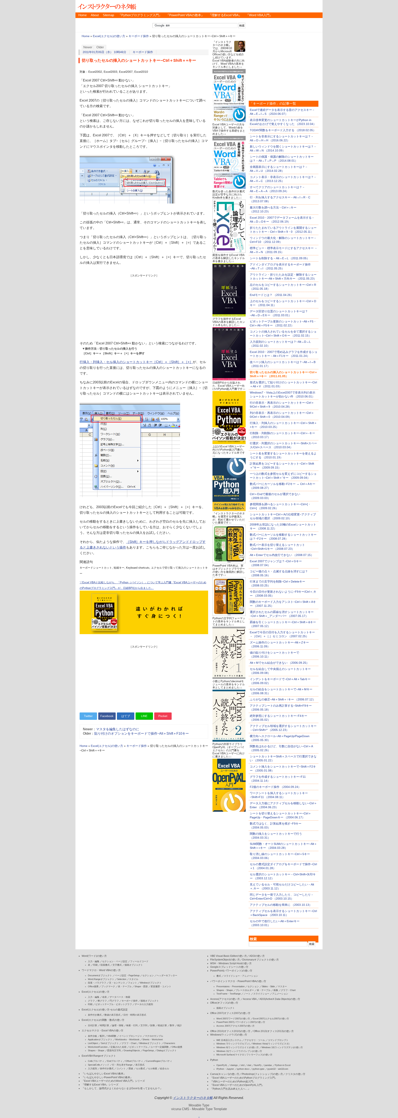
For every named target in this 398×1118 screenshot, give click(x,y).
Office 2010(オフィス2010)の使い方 (230, 1031)
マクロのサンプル (154, 1036)
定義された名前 (118, 1047)
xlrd (242, 1065)
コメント (121, 1068)
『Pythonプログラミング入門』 (140, 15)
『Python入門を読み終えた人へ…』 (230, 1088)
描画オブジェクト (134, 965)
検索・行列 (132, 1025)
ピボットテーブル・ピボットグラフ (113, 1004)
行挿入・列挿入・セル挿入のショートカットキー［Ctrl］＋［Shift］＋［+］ (136, 362)
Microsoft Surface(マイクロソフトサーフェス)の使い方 (244, 1054)
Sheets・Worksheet (152, 1039)
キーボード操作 (139, 36)
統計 (179, 1025)
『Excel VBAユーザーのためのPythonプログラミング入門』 (243, 1077)
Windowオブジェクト (150, 982)
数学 (172, 1025)
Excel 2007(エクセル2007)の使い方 (271, 1018)
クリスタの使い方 (295, 1074)
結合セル (164, 1068)
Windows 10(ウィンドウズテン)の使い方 (282, 1047)
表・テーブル (125, 986)
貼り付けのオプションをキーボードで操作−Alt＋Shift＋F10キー (141, 733)
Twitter (88, 716)
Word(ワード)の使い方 (94, 955)
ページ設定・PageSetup (127, 975)
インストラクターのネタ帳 (106, 6)
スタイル (133, 979)
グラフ (91, 1000)
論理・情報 (117, 1025)
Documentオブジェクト (100, 975)
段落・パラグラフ (97, 982)
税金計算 (162, 1025)
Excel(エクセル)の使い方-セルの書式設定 (105, 1009)
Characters (169, 1043)
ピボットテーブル (138, 1047)
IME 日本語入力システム (228, 1040)
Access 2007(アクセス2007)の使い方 (235, 1026)
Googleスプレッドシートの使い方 (229, 966)
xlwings (234, 1065)
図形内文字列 (114, 1050)
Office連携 (93, 986)
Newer (87, 47)
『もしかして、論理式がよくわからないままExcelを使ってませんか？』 (122, 1088)
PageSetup (148, 1050)
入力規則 (92, 1068)
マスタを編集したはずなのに (117, 729)
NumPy (258, 1065)
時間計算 (104, 1025)
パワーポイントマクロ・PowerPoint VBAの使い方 (238, 981)
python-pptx (258, 1069)
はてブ (125, 716)
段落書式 (105, 965)
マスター (282, 986)
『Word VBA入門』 (259, 15)
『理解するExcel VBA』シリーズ (100, 1084)
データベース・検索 (120, 997)
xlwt (249, 1065)
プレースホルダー (245, 990)
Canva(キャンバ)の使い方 (224, 1074)
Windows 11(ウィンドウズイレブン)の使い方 (239, 1051)
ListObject (93, 1043)
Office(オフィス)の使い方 (224, 1002)
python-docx (243, 1069)
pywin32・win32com (277, 1069)
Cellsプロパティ (96, 1061)
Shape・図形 (141, 986)
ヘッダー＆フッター (167, 975)
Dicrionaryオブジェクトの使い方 (260, 959)
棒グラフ (102, 1000)
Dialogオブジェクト (167, 1050)
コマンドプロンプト (278, 1040)
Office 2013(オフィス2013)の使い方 (274, 1031)
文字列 (144, 1025)
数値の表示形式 (112, 1015)
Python (214, 1060)
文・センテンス (117, 982)
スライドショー (261, 993)
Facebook (106, 716)
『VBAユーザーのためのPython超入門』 (232, 1081)
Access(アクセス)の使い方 (225, 999)
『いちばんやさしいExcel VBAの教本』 (104, 1073)
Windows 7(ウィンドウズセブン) (233, 1043)
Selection (121, 979)
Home (82, 15)
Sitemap (108, 15)
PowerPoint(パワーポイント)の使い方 (231, 970)
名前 (104, 997)
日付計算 (92, 1025)
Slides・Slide (268, 986)
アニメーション (280, 993)
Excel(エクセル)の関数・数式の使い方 (103, 1020)
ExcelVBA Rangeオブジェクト (99, 1055)
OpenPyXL (221, 1065)
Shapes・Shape (96, 1050)
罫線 (131, 1068)
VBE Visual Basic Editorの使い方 (228, 955)
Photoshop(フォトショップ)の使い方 (262, 1074)
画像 (275, 990)
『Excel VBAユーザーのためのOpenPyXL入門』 (237, 1085)
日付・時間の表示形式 (134, 1015)
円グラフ (114, 1000)
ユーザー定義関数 (159, 1047)
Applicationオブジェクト (100, 1039)
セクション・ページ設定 (114, 961)
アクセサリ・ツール (254, 1040)
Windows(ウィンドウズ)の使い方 (228, 1034)
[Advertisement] (144, 306)
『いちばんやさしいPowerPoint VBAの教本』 (107, 1077)
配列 (102, 1036)
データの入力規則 (144, 1004)
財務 (152, 1025)
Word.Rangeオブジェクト (101, 979)
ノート (247, 993)
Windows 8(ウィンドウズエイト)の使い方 (237, 1047)
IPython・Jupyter (225, 1069)
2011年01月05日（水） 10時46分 (104, 52)
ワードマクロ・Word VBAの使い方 (101, 970)
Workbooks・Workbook (127, 1039)
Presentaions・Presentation (230, 986)
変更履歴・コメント (161, 986)
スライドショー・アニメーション (241, 976)
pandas (268, 1065)
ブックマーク (108, 986)
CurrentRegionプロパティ (159, 1061)
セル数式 (140, 1068)
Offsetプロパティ (134, 1061)
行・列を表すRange (122, 1064)
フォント (132, 982)
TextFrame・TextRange (228, 993)
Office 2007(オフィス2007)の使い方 (230, 1013)
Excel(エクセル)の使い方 (109, 36)
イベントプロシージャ (130, 1036)
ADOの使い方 (257, 955)
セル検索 (152, 1068)
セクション (148, 975)
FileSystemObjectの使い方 (225, 959)
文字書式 (117, 965)
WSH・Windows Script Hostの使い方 (231, 963)
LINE (144, 716)
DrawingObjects (132, 1050)
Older (100, 47)
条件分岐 (92, 1036)
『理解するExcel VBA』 (225, 15)
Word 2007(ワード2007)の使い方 (233, 1018)
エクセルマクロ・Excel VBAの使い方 (102, 1030)
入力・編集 (93, 961)
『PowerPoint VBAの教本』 (185, 15)
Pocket (162, 716)
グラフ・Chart (129, 1043)
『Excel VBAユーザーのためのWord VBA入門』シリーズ (113, 1080)
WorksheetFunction (98, 1047)
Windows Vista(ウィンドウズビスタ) (270, 1043)
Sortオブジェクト (110, 1043)
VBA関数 (111, 1036)
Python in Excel (282, 1065)
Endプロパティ (115, 1061)
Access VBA (249, 999)
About (95, 15)
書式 (218, 976)
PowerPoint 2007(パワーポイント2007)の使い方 (240, 1022)
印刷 (95, 965)
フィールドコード (139, 961)
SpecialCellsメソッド (98, 1064)
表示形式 (139, 1064)
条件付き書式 (95, 1015)
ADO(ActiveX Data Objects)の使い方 (280, 999)
